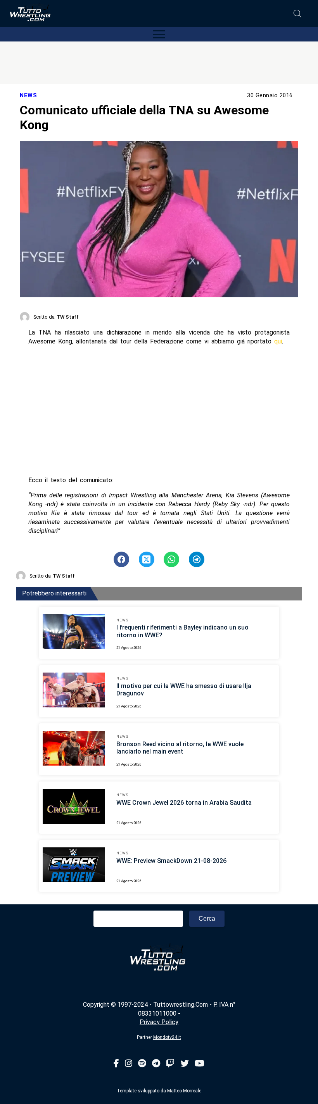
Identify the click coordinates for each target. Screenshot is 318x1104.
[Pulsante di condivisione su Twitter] (146, 559)
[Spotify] (142, 1064)
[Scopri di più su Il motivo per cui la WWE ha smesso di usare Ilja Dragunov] (74, 691)
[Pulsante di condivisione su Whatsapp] (171, 559)
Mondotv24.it (167, 1037)
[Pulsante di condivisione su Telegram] (196, 559)
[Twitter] (184, 1064)
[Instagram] (128, 1064)
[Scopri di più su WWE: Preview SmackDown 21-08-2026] (74, 866)
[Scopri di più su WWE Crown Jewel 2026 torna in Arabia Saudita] (74, 807)
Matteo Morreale (184, 1091)
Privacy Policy (159, 1022)
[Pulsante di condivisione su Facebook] (121, 559)
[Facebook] (116, 1064)
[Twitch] (170, 1064)
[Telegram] (156, 1064)
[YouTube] (199, 1064)
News (28, 95)
